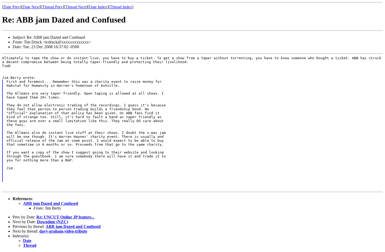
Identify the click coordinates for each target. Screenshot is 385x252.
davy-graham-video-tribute (63, 231)
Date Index (98, 7)
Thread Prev (52, 7)
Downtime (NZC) (52, 222)
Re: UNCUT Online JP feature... (65, 217)
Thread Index (121, 7)
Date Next (31, 7)
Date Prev (11, 7)
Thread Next (75, 7)
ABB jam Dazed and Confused (50, 203)
